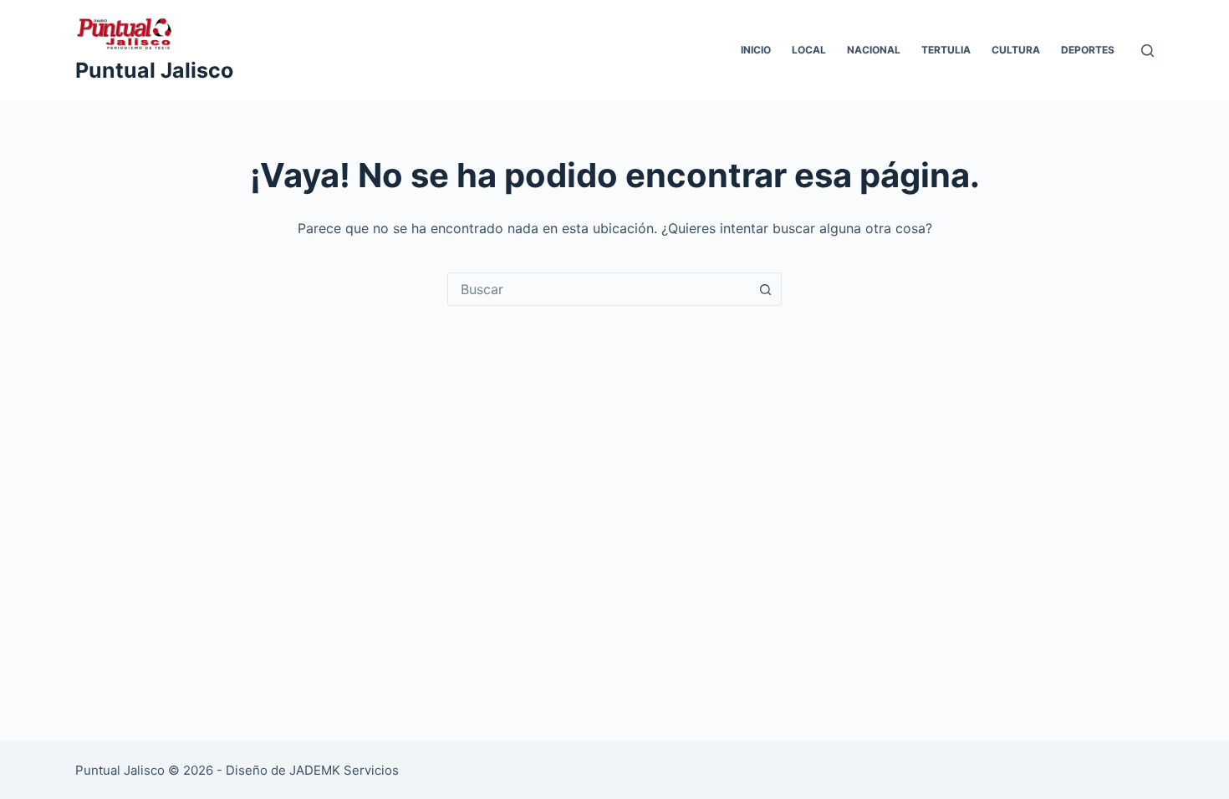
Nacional (873, 49)
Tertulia (946, 49)
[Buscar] (1147, 50)
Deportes (1087, 49)
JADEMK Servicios (344, 770)
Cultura (1016, 49)
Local (809, 49)
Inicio (756, 49)
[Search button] (765, 289)
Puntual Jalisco (154, 70)
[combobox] (598, 289)
